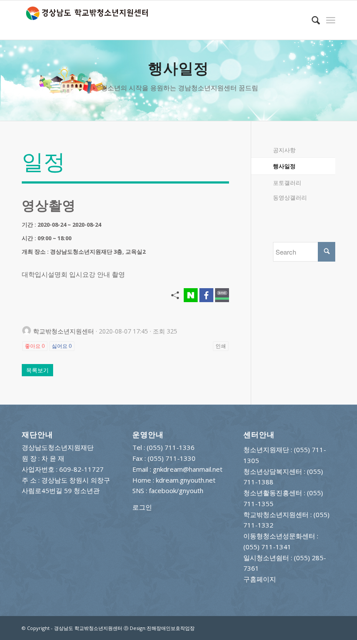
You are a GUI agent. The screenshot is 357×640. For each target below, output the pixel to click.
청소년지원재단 (266, 449)
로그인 (142, 507)
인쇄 (221, 346)
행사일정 (284, 166)
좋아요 (35, 346)
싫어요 (62, 346)
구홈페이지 (259, 579)
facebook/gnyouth (176, 490)
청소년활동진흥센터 (272, 492)
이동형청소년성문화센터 (279, 535)
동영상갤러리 (290, 197)
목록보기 (37, 370)
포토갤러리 (287, 183)
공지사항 (284, 150)
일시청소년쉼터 (266, 557)
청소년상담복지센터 (272, 471)
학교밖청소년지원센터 (276, 514)
